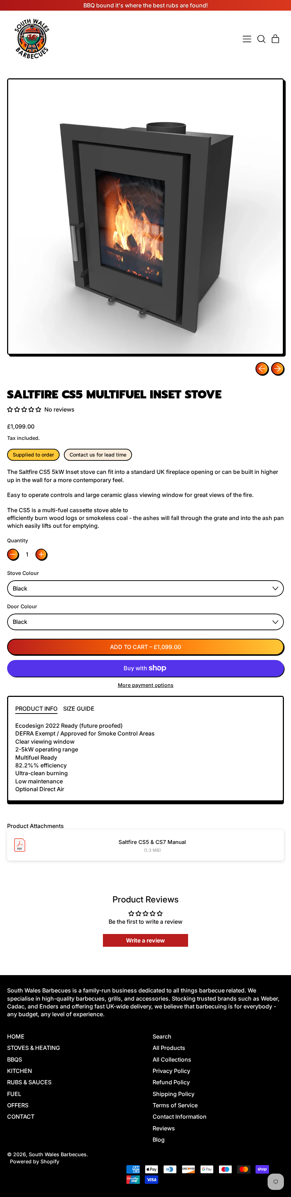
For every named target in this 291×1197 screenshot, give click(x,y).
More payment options (146, 685)
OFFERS (17, 1105)
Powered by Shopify (34, 1161)
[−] (12, 554)
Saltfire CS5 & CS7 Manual (152, 842)
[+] (41, 554)
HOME (15, 1036)
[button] (261, 39)
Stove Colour (23, 573)
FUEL (14, 1093)
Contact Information (180, 1116)
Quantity (17, 540)
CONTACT (20, 1116)
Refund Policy (171, 1082)
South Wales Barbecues (58, 1154)
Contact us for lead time (98, 455)
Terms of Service (175, 1105)
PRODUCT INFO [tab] (36, 708)
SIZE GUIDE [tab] (78, 708)
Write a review (145, 940)
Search (162, 1036)
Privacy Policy (171, 1070)
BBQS (14, 1059)
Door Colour (22, 606)
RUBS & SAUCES (29, 1082)
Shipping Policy (173, 1093)
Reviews (164, 1128)
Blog (159, 1139)
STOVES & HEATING (33, 1047)
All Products (169, 1047)
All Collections (172, 1059)
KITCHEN (19, 1070)
